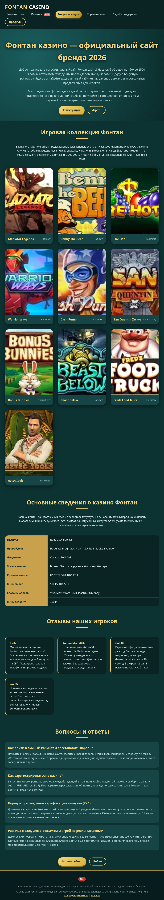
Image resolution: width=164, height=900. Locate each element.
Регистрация (71, 110)
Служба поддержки (125, 14)
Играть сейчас (72, 861)
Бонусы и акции (69, 14)
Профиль (15, 22)
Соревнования (96, 14)
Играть (96, 110)
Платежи (40, 14)
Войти (97, 861)
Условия (95, 895)
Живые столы (15, 14)
